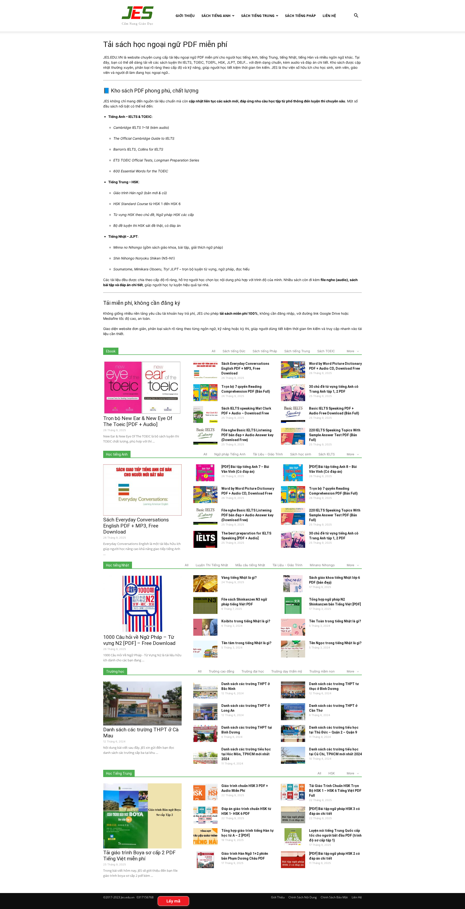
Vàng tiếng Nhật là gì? (239, 578)
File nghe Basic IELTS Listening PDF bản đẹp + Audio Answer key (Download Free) (247, 435)
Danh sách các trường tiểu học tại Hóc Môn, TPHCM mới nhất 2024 (246, 754)
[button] (356, 16)
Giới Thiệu (185, 15)
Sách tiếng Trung (257, 15)
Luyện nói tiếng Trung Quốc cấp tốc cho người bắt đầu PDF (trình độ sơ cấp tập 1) (335, 835)
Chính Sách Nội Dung (302, 897)
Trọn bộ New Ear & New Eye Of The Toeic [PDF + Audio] (137, 421)
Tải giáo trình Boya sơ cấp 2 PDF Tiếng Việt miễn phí (139, 856)
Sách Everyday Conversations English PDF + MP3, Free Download (245, 368)
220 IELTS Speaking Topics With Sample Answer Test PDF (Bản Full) (334, 435)
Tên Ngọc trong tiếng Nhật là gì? (335, 643)
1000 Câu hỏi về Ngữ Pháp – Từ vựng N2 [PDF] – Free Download (139, 640)
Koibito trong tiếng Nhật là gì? (245, 621)
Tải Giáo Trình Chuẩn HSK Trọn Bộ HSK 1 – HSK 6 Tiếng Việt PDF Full (335, 790)
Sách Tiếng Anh (216, 15)
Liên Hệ (329, 15)
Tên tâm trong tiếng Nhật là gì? (246, 643)
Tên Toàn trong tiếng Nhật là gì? (335, 621)
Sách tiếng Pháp (300, 15)
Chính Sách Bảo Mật (334, 897)
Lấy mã (173, 901)
